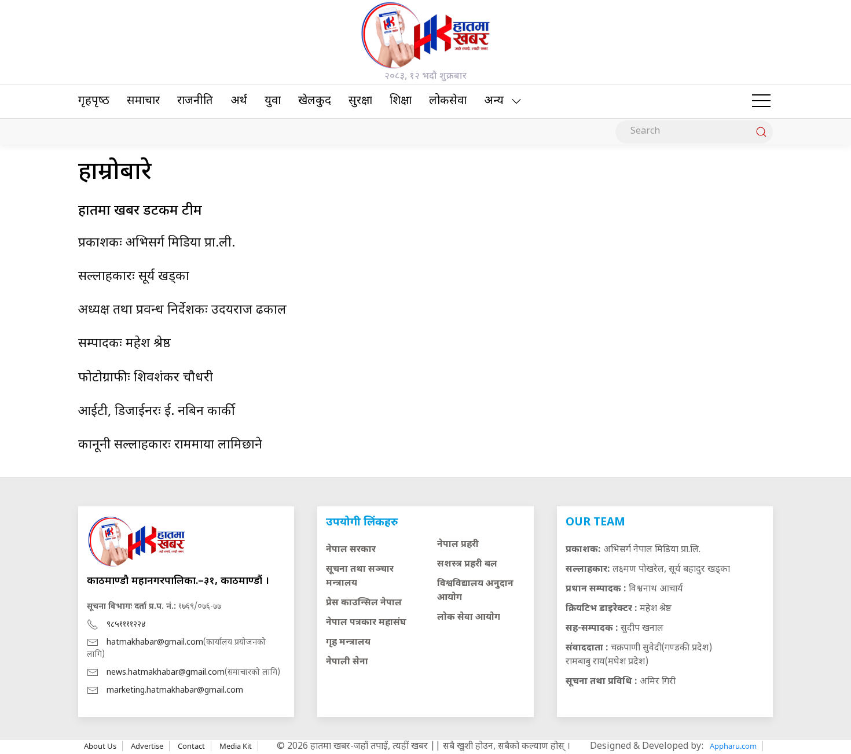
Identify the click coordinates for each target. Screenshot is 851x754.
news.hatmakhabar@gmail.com (166, 672)
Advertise (147, 746)
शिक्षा (401, 101)
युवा (273, 101)
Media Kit (235, 746)
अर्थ (238, 101)
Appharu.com (733, 746)
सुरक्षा (360, 101)
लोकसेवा (448, 101)
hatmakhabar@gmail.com (155, 642)
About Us (100, 746)
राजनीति (195, 101)
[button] (761, 101)
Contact (191, 746)
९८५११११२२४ (126, 624)
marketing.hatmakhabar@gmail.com (175, 690)
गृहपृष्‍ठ (93, 101)
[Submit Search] (761, 132)
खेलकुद (314, 101)
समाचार (143, 101)
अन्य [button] (494, 101)
